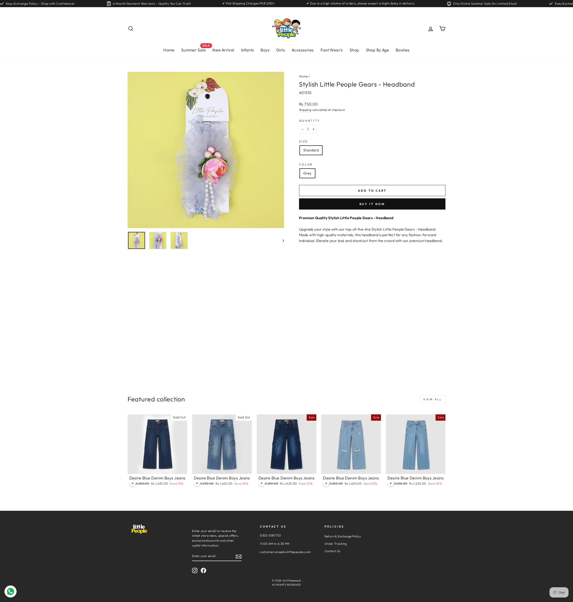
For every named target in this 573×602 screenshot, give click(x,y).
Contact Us (332, 551)
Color (306, 164)
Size (303, 141)
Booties (403, 50)
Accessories (303, 50)
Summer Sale (195, 49)
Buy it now (372, 204)
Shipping (305, 110)
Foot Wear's (332, 50)
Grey (307, 173)
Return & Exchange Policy (343, 536)
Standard (311, 150)
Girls (280, 50)
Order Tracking (336, 544)
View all (432, 399)
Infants (247, 50)
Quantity (309, 120)
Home (169, 50)
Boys (265, 50)
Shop (354, 50)
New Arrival (223, 50)
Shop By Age (377, 50)
